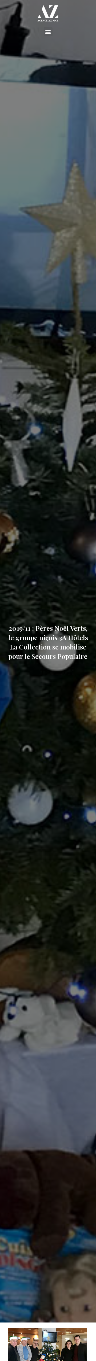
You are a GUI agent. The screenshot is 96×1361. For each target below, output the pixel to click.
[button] (48, 31)
